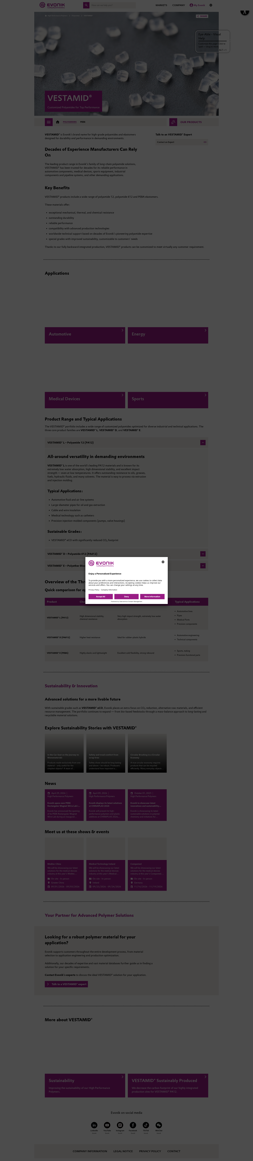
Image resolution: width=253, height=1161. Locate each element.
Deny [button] (126, 596)
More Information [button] (152, 596)
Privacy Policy (94, 590)
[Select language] (163, 561)
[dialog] (126, 580)
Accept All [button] (100, 596)
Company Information (109, 590)
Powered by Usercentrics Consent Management (126, 601)
